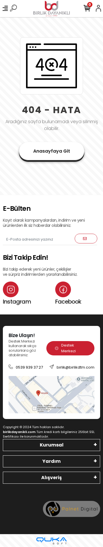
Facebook (68, 302)
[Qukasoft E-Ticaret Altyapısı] (51, 540)
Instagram (17, 302)
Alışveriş (51, 477)
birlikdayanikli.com (19, 432)
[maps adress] (51, 394)
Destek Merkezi (68, 348)
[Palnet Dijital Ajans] (71, 508)
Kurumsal (52, 445)
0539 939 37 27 (29, 367)
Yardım (51, 461)
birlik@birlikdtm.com (75, 367)
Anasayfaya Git (51, 151)
